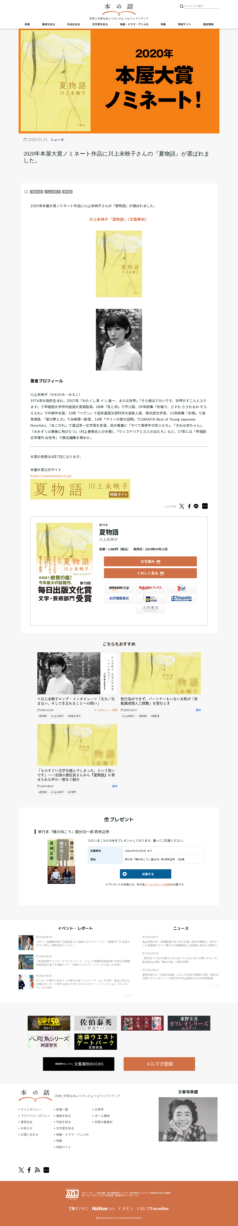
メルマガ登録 (159, 1064)
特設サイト (184, 24)
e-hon (150, 598)
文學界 (99, 1109)
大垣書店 (150, 608)
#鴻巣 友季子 (74, 716)
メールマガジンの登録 (157, 884)
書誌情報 (208, 24)
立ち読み (148, 561)
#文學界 (72, 792)
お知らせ (27, 1128)
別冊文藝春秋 (103, 1122)
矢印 (127, 995)
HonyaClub (181, 598)
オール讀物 (102, 1116)
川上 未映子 (52, 191)
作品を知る (73, 24)
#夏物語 (43, 716)
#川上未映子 (128, 716)
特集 (163, 24)
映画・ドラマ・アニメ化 (134, 24)
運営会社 (27, 1122)
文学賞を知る (100, 24)
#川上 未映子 (57, 716)
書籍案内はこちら (79, 1063)
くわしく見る (147, 573)
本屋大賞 (36, 191)
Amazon (119, 588)
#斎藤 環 (155, 716)
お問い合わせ (29, 1134)
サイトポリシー (31, 1109)
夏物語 (67, 191)
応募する (137, 874)
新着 (27, 24)
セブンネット (181, 588)
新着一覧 (62, 1109)
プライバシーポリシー (35, 1116)
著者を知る (48, 24)
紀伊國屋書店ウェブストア (119, 598)
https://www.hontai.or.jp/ (51, 476)
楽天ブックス (150, 588)
